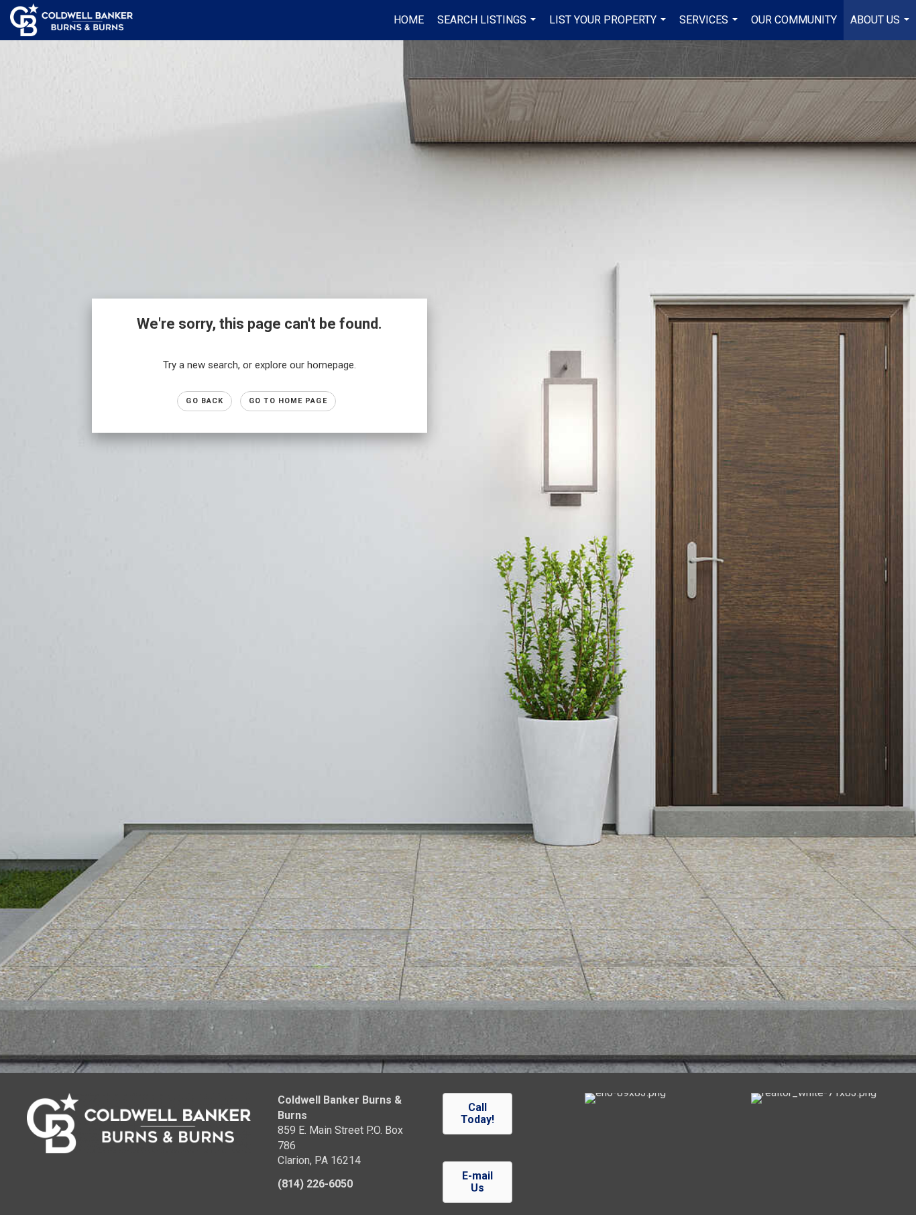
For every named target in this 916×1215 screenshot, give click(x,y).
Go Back (204, 401)
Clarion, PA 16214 (319, 1160)
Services (710, 26)
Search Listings (488, 26)
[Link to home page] (78, 20)
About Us (881, 26)
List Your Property (609, 26)
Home (409, 19)
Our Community (794, 19)
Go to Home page (288, 401)
